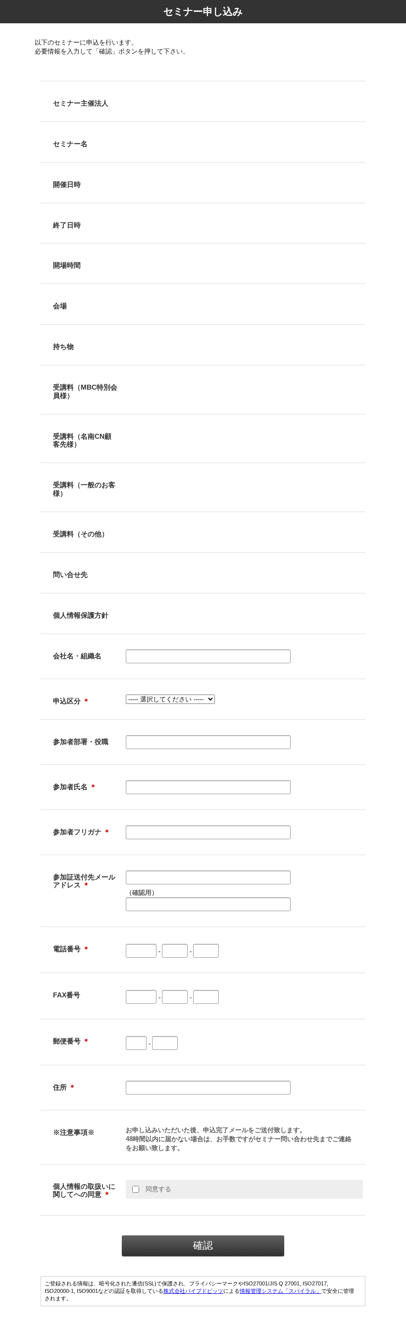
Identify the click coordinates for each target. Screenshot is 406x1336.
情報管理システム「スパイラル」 (280, 1291)
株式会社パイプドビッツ (193, 1291)
